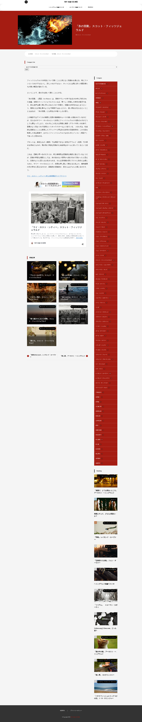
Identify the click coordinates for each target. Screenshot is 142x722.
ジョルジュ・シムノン (102, 231)
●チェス (99, 88)
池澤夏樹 (99, 458)
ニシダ (98, 307)
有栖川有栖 (99, 430)
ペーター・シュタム (102, 326)
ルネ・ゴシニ (100, 368)
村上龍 (98, 444)
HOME (31, 53)
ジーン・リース (101, 255)
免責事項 (62, 710)
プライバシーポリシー (76, 710)
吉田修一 (99, 397)
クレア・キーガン (101, 164)
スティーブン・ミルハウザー (104, 264)
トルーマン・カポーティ (103, 298)
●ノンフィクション (102, 93)
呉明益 (98, 401)
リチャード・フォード (102, 354)
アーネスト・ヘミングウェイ (104, 126)
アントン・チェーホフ (102, 121)
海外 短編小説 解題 (71, 2)
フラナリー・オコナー (102, 316)
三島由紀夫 (99, 392)
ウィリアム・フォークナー (103, 131)
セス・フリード (101, 274)
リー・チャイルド (101, 364)
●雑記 (98, 102)
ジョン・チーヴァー (102, 250)
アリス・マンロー (101, 112)
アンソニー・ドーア (102, 116)
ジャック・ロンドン (102, 222)
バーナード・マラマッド (103, 312)
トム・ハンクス (101, 293)
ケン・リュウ (100, 178)
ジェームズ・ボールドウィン (104, 213)
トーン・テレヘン (101, 302)
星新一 (98, 425)
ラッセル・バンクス (102, 349)
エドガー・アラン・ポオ (103, 135)
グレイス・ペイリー (102, 173)
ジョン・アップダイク (102, 236)
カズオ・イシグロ (101, 145)
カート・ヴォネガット (102, 150)
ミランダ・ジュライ (102, 345)
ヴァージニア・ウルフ (102, 387)
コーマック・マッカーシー (103, 183)
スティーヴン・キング (102, 269)
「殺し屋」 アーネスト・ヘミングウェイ (72, 356)
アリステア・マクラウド (103, 107)
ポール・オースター (102, 331)
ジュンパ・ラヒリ (101, 227)
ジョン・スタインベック (103, 246)
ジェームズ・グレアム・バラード (105, 208)
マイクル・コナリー (102, 340)
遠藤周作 (99, 463)
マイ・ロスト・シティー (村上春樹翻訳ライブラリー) (46, 176)
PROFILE (90, 7)
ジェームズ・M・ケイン (103, 203)
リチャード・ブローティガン (104, 359)
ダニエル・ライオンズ (102, 279)
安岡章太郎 (99, 411)
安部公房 (99, 416)
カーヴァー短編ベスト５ (76, 7)
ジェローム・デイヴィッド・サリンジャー (105, 197)
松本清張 (99, 449)
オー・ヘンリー (101, 140)
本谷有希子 (99, 434)
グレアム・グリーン (102, 168)
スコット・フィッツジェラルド (84, 34)
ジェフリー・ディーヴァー (103, 192)
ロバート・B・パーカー (103, 383)
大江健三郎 (99, 406)
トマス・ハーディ (101, 288)
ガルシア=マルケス (102, 154)
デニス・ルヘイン (101, 283)
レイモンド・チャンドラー (103, 378)
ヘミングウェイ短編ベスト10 (56, 7)
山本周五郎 (99, 420)
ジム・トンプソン (101, 217)
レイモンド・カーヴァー (103, 373)
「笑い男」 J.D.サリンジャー (104, 675)
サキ (98, 187)
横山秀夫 (99, 453)
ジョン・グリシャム (102, 241)
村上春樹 (99, 439)
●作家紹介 (99, 98)
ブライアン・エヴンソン (103, 321)
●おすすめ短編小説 (102, 83)
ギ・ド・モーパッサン (102, 159)
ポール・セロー (101, 335)
